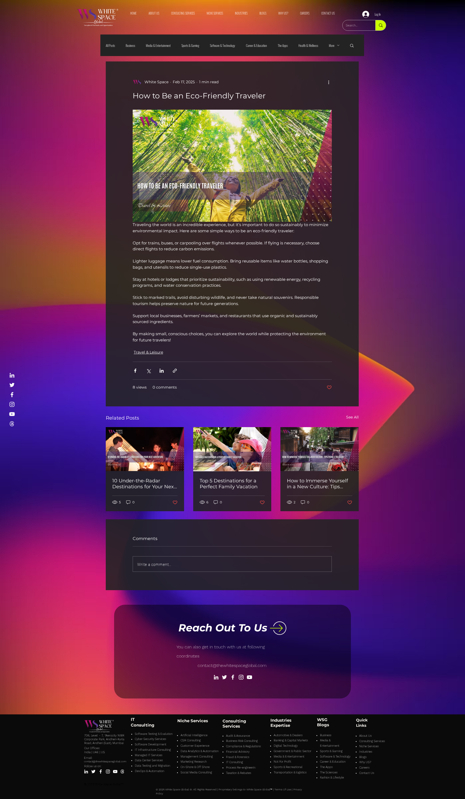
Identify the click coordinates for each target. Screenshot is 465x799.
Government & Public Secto (292, 751)
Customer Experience (195, 746)
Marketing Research (194, 761)
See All (352, 417)
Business (130, 45)
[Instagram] (12, 404)
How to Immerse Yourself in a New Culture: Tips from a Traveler (317, 484)
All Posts (110, 45)
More (331, 45)
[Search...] (380, 25)
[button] (351, 45)
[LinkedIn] (12, 375)
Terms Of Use (282, 789)
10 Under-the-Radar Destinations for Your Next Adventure (144, 484)
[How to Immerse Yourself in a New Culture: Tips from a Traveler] (319, 449)
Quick (362, 720)
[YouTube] (12, 414)
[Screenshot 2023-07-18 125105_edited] (12, 423)
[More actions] (328, 82)
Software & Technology (222, 45)
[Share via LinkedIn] (161, 370)
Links (361, 725)
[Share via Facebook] (135, 370)
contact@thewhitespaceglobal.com (232, 665)
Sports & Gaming (190, 45)
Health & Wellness (308, 45)
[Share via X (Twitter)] (148, 370)
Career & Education (256, 45)
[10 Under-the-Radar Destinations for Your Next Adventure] (145, 449)
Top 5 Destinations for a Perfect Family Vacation (229, 484)
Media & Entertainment (158, 45)
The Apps (283, 45)
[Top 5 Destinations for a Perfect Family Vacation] (232, 449)
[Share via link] (174, 370)
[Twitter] (12, 385)
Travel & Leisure (148, 352)
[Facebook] (12, 394)
